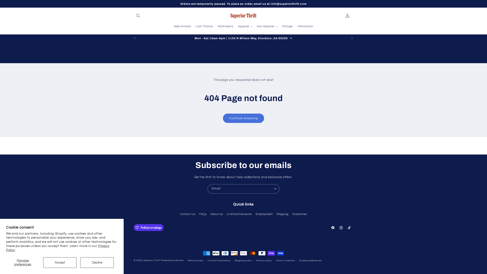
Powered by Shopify (172, 260)
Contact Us (187, 214)
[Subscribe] (275, 189)
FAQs (203, 214)
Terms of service (285, 261)
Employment (264, 214)
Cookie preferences (310, 261)
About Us (216, 214)
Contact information (219, 261)
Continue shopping (243, 118)
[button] (138, 15)
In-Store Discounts (239, 214)
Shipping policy (243, 261)
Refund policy (196, 261)
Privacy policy (264, 261)
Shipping (283, 214)
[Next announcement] (352, 38)
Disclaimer (299, 214)
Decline (97, 262)
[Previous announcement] (135, 38)
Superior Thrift (151, 260)
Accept (60, 262)
